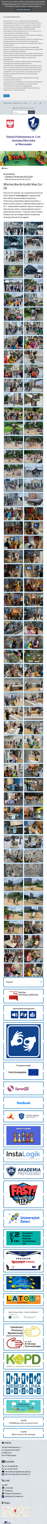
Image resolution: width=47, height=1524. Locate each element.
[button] (44, 158)
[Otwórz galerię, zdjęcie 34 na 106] (33, 456)
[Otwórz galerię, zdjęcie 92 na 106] (33, 870)
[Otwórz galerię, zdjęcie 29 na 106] (13, 428)
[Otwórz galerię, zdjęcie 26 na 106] (33, 399)
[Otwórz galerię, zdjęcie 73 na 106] (13, 741)
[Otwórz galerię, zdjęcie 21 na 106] (13, 371)
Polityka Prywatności (12, 1493)
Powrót (9, 982)
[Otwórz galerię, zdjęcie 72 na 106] (33, 727)
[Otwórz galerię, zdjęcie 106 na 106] (33, 970)
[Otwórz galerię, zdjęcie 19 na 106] (13, 356)
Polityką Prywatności (9, 4)
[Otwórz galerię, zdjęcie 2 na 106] (33, 228)
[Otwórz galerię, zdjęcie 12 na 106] (33, 299)
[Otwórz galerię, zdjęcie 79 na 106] (13, 784)
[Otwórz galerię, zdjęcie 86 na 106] (33, 827)
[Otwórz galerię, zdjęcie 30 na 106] (33, 428)
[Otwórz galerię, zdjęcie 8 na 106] (33, 271)
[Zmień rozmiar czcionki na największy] (40, 103)
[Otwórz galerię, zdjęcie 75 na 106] (13, 756)
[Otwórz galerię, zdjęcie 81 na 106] (13, 798)
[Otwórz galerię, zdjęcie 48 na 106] (33, 556)
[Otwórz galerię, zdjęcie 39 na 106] (13, 499)
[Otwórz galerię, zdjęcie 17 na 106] (13, 342)
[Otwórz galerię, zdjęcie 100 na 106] (33, 927)
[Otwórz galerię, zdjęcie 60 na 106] (33, 642)
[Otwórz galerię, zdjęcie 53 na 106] (13, 599)
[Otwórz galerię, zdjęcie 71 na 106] (13, 727)
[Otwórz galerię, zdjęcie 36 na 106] (33, 471)
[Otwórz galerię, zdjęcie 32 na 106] (33, 442)
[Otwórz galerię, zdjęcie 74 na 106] (33, 741)
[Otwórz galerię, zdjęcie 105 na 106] (13, 970)
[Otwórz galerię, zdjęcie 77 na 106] (13, 770)
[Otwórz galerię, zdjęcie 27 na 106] (13, 413)
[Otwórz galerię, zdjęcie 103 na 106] (13, 955)
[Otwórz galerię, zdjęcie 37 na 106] (13, 485)
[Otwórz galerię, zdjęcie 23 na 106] (13, 385)
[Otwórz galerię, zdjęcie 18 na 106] (33, 342)
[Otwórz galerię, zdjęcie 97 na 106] (13, 913)
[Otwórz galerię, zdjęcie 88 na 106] (33, 841)
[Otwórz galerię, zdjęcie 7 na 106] (13, 271)
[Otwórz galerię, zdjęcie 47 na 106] (13, 556)
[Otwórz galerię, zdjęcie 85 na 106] (13, 827)
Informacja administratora (27, 108)
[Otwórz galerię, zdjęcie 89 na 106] (13, 856)
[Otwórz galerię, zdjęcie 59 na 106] (13, 642)
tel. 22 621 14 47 (11, 1469)
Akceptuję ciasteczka (23, 9)
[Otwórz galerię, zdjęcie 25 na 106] (13, 399)
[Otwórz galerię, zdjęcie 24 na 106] (33, 385)
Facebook (8, 1490)
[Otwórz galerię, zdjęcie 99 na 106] (13, 927)
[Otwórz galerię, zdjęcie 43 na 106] (13, 528)
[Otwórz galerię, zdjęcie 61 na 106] (13, 656)
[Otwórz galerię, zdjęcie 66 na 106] (33, 684)
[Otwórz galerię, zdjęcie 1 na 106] (13, 228)
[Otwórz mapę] (15, 1511)
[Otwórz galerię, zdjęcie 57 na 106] (13, 627)
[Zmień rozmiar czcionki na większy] (35, 103)
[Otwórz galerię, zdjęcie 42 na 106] (33, 513)
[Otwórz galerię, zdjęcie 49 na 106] (13, 570)
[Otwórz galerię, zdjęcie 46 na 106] (33, 542)
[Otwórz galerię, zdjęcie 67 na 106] (13, 699)
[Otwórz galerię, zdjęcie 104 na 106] (33, 955)
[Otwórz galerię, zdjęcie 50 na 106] (33, 570)
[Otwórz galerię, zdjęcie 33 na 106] (13, 456)
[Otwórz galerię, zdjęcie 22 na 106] (33, 371)
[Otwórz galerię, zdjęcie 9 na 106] (13, 285)
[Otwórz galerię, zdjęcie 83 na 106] (13, 813)
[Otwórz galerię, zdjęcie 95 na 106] (13, 898)
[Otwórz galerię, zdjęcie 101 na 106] (13, 941)
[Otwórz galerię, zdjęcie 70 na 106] (33, 713)
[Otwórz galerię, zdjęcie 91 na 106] (13, 870)
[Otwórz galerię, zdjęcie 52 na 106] (33, 585)
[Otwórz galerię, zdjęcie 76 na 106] (33, 756)
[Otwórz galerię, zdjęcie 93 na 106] (13, 884)
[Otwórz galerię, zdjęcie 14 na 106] (33, 314)
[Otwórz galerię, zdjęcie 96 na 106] (33, 898)
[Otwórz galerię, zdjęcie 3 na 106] (13, 242)
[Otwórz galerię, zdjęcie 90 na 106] (33, 856)
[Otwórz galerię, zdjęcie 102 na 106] (33, 941)
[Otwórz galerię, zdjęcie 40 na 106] (33, 499)
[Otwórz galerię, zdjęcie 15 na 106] (13, 328)
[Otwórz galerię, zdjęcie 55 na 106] (13, 613)
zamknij (6, 95)
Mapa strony (18, 103)
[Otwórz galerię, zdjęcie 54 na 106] (33, 599)
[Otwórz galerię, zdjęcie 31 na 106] (13, 442)
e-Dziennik (8, 1488)
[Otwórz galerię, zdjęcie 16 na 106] (33, 328)
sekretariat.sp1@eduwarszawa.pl (17, 1471)
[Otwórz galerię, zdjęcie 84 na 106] (33, 813)
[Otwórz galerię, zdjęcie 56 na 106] (33, 613)
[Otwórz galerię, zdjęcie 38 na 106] (33, 485)
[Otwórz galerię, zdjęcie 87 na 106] (13, 841)
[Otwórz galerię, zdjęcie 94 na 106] (33, 884)
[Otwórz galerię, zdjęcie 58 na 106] (33, 627)
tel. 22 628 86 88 (11, 1466)
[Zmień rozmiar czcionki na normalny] (30, 103)
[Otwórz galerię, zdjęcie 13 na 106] (13, 314)
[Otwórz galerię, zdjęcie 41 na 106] (13, 513)
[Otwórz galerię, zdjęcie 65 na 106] (13, 684)
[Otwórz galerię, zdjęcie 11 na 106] (13, 299)
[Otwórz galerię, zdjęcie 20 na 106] (33, 356)
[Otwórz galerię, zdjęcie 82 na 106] (33, 798)
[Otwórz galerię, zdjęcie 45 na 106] (13, 542)
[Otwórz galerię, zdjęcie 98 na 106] (33, 913)
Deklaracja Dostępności (14, 1496)
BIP (6, 1485)
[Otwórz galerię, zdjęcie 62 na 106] (33, 656)
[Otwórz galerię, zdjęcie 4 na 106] (33, 242)
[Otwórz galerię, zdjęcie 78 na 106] (33, 770)
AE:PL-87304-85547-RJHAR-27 (17, 1474)
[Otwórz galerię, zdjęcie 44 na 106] (33, 528)
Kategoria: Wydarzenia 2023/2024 (19, 176)
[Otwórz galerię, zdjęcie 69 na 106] (13, 713)
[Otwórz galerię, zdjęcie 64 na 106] (33, 670)
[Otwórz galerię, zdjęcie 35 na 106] (13, 471)
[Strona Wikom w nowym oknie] (7, 1522)
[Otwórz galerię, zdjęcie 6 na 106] (33, 257)
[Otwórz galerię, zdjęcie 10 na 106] (33, 285)
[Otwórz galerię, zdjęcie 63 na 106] (13, 670)
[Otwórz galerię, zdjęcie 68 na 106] (33, 699)
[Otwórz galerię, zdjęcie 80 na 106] (33, 784)
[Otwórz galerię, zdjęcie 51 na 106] (13, 585)
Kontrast (16, 108)
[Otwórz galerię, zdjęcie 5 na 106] (13, 257)
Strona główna (9, 103)
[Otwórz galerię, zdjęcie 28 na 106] (33, 413)
